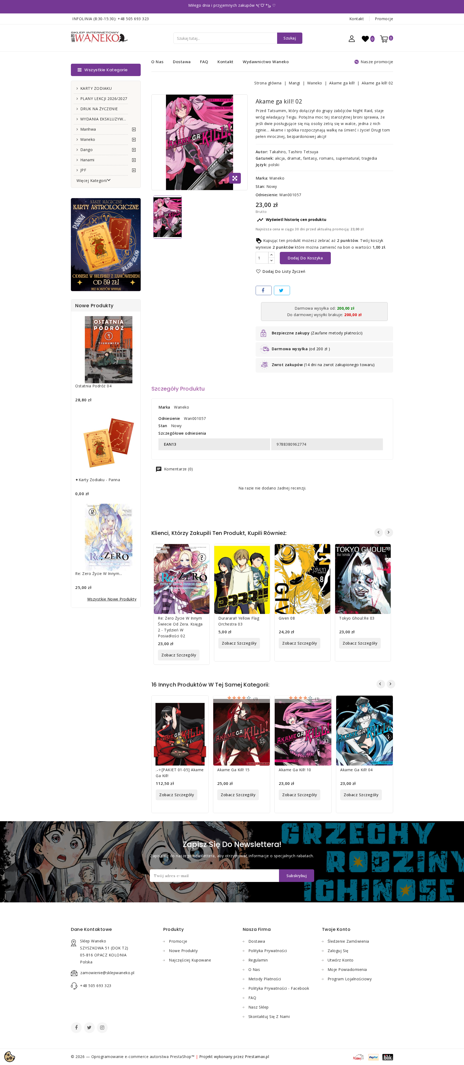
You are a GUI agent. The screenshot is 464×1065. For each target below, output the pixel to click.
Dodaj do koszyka (305, 257)
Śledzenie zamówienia (348, 941)
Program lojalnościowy (350, 978)
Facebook (77, 1028)
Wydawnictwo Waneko (266, 61)
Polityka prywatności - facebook (278, 988)
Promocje (384, 18)
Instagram (103, 1028)
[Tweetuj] (282, 290)
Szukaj (290, 38)
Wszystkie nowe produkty (112, 599)
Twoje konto (336, 929)
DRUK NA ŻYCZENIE (99, 108)
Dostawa (182, 61)
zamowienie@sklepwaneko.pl (107, 972)
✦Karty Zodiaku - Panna (97, 479)
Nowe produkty (183, 950)
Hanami (87, 159)
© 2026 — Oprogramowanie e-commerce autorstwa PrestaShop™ (133, 1056)
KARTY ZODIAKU (96, 88)
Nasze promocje (377, 61)
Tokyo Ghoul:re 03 (357, 618)
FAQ (204, 61)
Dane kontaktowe (91, 929)
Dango (86, 149)
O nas (157, 61)
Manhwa (88, 129)
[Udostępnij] (263, 290)
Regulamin (258, 960)
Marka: (262, 178)
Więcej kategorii (92, 180)
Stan (162, 425)
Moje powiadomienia (347, 969)
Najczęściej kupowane (190, 960)
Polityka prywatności (267, 950)
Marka (164, 407)
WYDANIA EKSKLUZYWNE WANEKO (104, 118)
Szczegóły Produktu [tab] (178, 388)
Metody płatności (264, 978)
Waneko (87, 139)
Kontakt (356, 18)
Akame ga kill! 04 (356, 769)
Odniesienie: (267, 194)
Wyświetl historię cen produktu (291, 220)
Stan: (260, 186)
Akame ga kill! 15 (233, 769)
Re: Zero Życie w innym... (98, 573)
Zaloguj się (338, 950)
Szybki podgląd (202, 551)
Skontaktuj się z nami (269, 1016)
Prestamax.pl (257, 1056)
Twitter (90, 1028)
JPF (83, 170)
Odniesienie (169, 418)
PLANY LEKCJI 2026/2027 (103, 98)
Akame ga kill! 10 (295, 769)
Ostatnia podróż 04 (93, 385)
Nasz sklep (258, 1007)
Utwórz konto (341, 960)
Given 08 (287, 618)
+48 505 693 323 (133, 18)
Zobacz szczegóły (178, 654)
